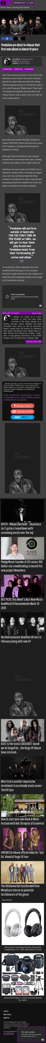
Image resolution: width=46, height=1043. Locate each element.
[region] (22, 120)
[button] (7, 38)
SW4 (21, 260)
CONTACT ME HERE (33, 342)
